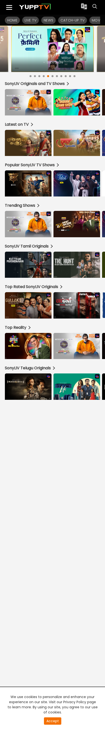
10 (70, 76)
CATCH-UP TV (72, 20)
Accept (52, 721)
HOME (12, 20)
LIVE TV (30, 20)
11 (74, 76)
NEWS (48, 20)
